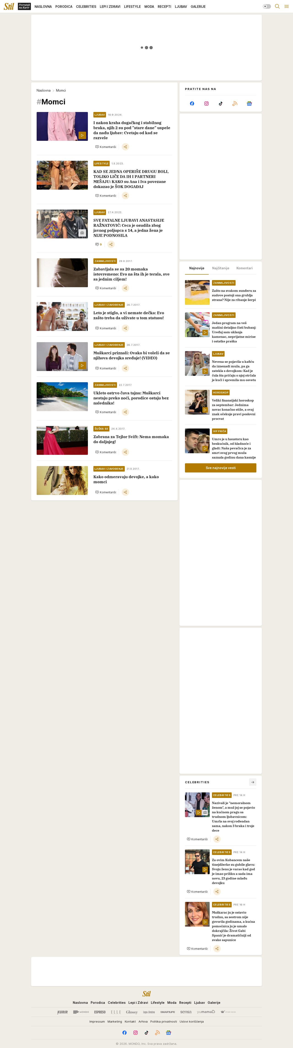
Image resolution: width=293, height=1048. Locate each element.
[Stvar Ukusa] (228, 1012)
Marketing (115, 1021)
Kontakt (130, 1021)
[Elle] (116, 1012)
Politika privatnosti (163, 1021)
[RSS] (235, 103)
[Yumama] (206, 1012)
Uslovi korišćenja (192, 1021)
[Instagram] (206, 103)
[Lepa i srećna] (149, 1012)
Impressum (97, 1021)
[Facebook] (192, 103)
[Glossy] (132, 1012)
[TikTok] (221, 103)
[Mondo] (81, 1012)
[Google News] (249, 103)
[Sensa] (186, 1012)
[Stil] (9, 6)
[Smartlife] (167, 1012)
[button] (105, 146)
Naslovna (44, 90)
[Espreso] (100, 1012)
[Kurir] (62, 1012)
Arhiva (143, 1021)
